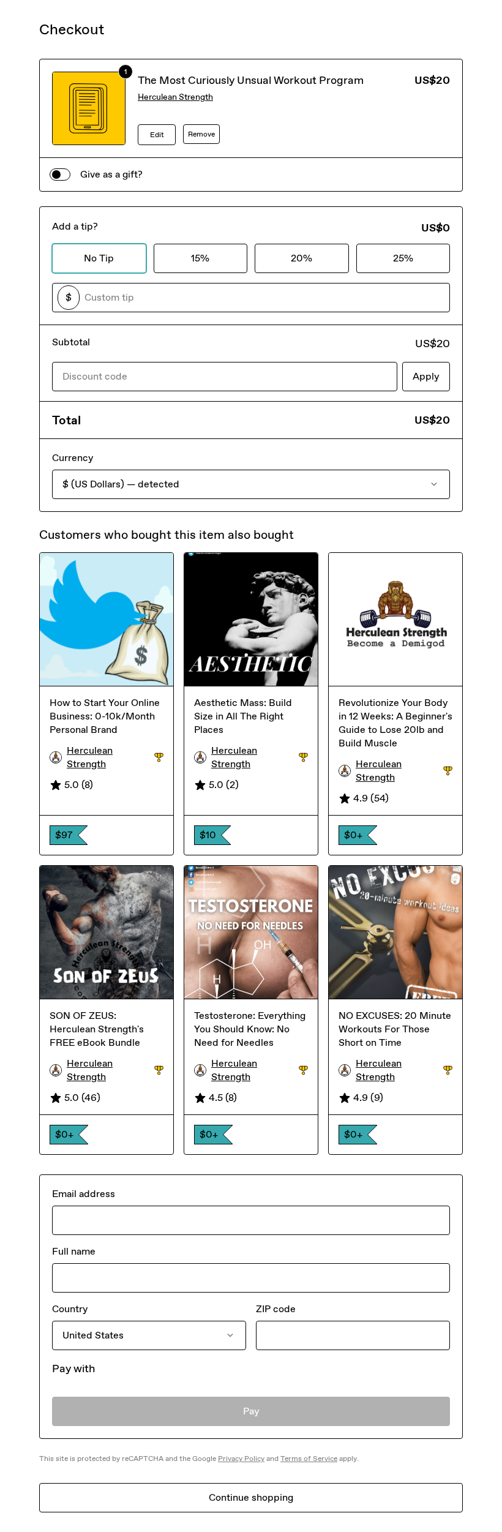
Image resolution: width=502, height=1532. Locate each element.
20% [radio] (301, 258)
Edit (157, 134)
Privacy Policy (241, 1458)
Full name (74, 1251)
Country (70, 1309)
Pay (251, 1411)
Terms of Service (308, 1458)
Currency (72, 458)
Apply (426, 376)
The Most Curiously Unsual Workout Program (251, 80)
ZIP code (276, 1309)
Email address (83, 1194)
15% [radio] (200, 258)
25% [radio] (403, 258)
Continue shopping (251, 1497)
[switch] (60, 174)
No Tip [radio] (99, 258)
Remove (201, 134)
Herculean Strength (175, 97)
